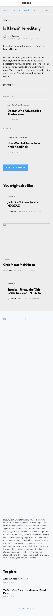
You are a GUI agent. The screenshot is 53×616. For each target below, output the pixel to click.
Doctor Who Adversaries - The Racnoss (25, 112)
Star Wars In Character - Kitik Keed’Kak (23, 145)
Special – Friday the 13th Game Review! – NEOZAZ (24, 291)
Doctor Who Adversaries (19, 105)
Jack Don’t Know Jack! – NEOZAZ (22, 203)
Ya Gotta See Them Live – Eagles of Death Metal (24, 591)
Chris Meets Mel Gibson (19, 265)
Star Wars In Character (18, 137)
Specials (8, 20)
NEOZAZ (25, 608)
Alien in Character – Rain (15, 578)
